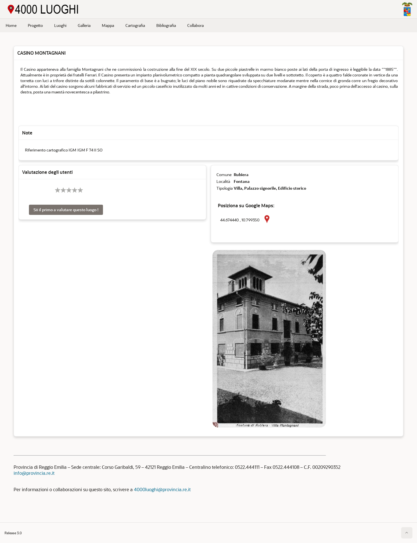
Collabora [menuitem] (195, 25)
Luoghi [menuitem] (60, 25)
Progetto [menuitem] (35, 25)
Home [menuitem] (11, 25)
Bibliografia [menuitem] (166, 25)
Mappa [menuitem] (108, 25)
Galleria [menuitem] (84, 25)
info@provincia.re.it (34, 473)
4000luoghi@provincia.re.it (162, 489)
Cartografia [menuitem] (135, 25)
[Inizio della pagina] (406, 532)
